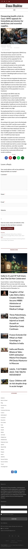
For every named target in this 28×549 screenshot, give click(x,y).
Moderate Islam (4, 442)
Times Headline (4, 545)
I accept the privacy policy (7, 514)
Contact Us (13, 540)
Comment (4, 174)
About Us (7, 540)
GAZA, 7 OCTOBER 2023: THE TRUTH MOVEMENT (18, 372)
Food (2, 425)
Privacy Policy (19, 540)
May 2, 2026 (9, 47)
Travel (2, 464)
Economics (3, 417)
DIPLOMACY (4, 415)
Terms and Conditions (14, 542)
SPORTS (3, 456)
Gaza (3, 49)
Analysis (3, 398)
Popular (2, 452)
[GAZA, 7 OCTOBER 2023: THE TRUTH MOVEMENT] (4, 370)
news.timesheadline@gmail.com (8, 530)
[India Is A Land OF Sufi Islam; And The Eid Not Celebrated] (14, 263)
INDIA (2, 432)
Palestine (8, 49)
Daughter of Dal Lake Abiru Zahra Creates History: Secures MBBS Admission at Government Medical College (17, 300)
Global (2, 427)
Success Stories (4, 459)
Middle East (3, 45)
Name (3, 194)
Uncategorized (4, 466)
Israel (5, 49)
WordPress (20, 545)
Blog (2, 402)
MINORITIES (4, 439)
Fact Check (3, 422)
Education (3, 420)
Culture (2, 412)
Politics (2, 449)
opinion (2, 444)
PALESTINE (9, 45)
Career (2, 407)
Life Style (3, 434)
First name (3, 505)
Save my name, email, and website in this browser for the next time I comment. (12, 224)
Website (3, 210)
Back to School (4, 400)
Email (3, 202)
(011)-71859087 (5, 528)
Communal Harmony (5, 410)
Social (2, 454)
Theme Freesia (15, 545)
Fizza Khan (3, 47)
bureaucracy (3, 405)
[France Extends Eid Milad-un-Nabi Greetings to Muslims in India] (4, 335)
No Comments (16, 47)
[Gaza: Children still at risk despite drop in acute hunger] (4, 381)
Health (2, 429)
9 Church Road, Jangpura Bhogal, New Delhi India (11, 526)
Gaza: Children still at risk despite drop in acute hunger (18, 383)
